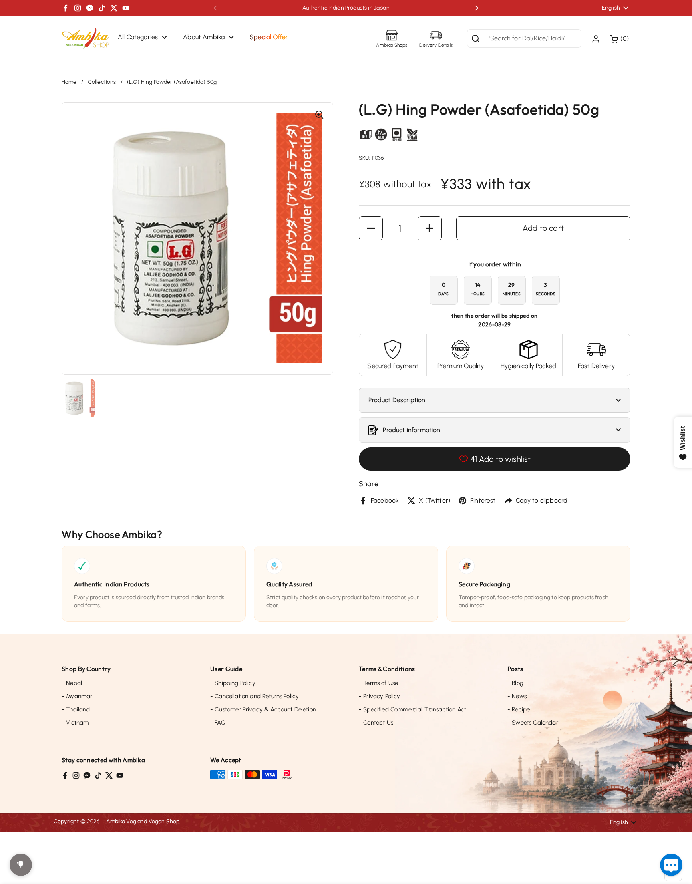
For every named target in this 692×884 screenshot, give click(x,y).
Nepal (72, 683)
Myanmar (77, 696)
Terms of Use (378, 683)
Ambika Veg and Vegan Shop (142, 821)
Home (69, 82)
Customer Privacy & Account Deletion (263, 709)
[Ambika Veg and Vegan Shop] (86, 39)
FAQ (218, 722)
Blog (515, 683)
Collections (102, 82)
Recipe (518, 709)
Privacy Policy (379, 696)
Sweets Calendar (532, 722)
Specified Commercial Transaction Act (412, 709)
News (517, 696)
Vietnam (75, 722)
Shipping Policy (232, 683)
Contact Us (376, 722)
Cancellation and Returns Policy (254, 696)
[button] (620, 39)
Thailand (76, 709)
